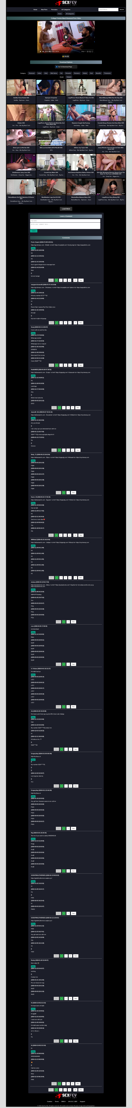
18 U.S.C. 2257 (72, 1101)
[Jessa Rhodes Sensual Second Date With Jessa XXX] (101, 152)
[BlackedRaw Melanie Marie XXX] (70, 200)
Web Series (54, 73)
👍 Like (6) (65, 56)
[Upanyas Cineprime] (43, 100)
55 (75, 1089)
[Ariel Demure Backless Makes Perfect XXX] (71, 175)
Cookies (49, 1101)
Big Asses (22, 100)
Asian (27, 100)
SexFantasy (77, 125)
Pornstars (54, 9)
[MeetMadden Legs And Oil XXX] (39, 200)
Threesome (107, 73)
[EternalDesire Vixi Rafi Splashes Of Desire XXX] (9, 201)
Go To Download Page (64, 66)
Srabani (69, 77)
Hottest (85, 73)
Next (81, 280)
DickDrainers (14, 175)
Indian (39, 73)
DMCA (63, 1101)
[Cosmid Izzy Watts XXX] (38, 175)
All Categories (65, 9)
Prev (51, 280)
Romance (77, 73)
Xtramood (31, 73)
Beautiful (98, 73)
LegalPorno (76, 100)
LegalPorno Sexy (102, 199)
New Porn (44, 9)
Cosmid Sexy (102, 125)
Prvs (17, 125)
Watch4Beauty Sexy (105, 100)
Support (82, 1101)
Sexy (17, 150)
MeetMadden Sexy (45, 199)
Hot (61, 73)
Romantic (68, 73)
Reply (33, 248)
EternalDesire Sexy (15, 201)
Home (35, 9)
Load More (66, 209)
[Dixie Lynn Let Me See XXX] (11, 150)
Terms (57, 1101)
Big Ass (110, 102)
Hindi (45, 73)
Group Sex (21, 175)
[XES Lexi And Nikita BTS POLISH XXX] (49, 150)
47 (75, 280)
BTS (51, 150)
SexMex (16, 100)
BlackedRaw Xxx (75, 199)
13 (75, 535)
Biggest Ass (29, 175)
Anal (91, 73)
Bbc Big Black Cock (117, 100)
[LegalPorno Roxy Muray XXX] (97, 200)
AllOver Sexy (72, 150)
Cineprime (47, 100)
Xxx (13, 125)
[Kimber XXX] (11, 125)
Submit (34, 231)
